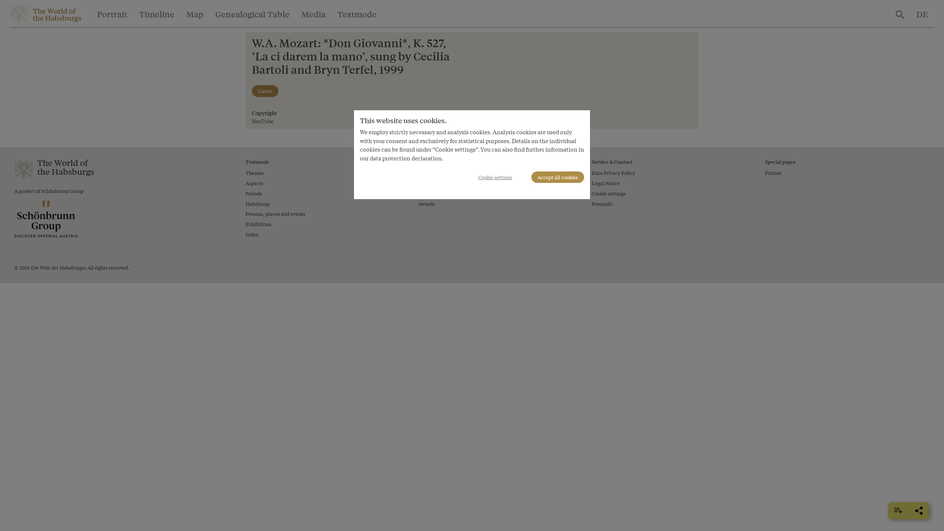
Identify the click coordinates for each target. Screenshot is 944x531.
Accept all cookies (558, 177)
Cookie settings (495, 177)
